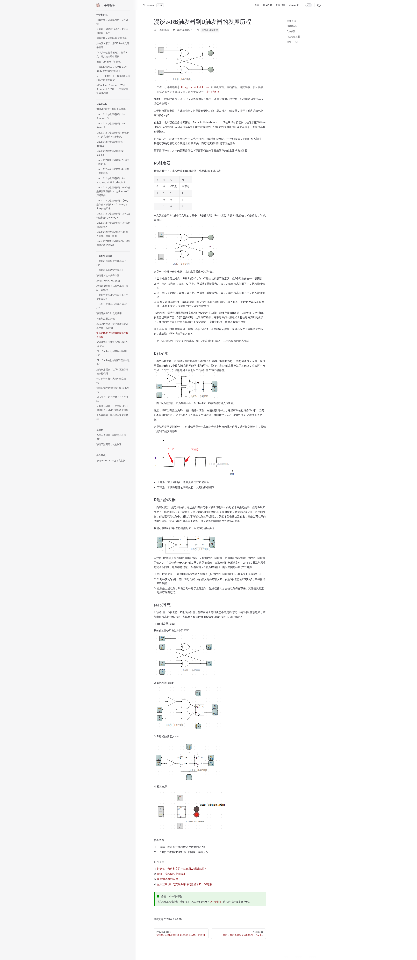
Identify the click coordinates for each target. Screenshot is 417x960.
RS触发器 (292, 26)
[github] (319, 5)
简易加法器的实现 (167, 879)
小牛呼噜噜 (212, 91)
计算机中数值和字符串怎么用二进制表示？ (182, 868)
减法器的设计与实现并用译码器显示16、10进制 (184, 884)
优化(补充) (292, 41)
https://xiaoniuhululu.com (195, 87)
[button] (113, 14)
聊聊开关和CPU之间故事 (171, 873)
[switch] (308, 5)
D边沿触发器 (293, 36)
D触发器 (291, 31)
